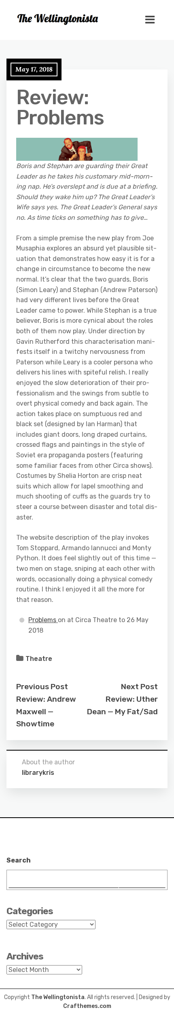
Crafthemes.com (87, 1006)
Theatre (38, 659)
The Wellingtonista (58, 997)
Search (18, 860)
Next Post (139, 686)
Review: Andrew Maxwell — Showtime (46, 711)
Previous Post (42, 686)
